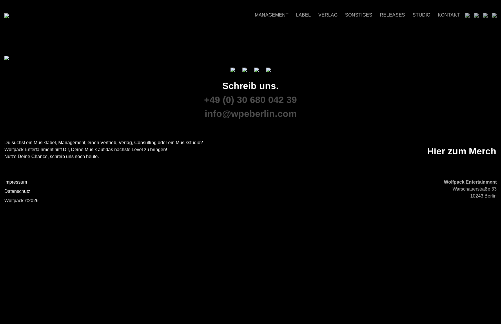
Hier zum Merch (461, 151)
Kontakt (449, 14)
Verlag (327, 14)
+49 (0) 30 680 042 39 (250, 100)
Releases (392, 14)
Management (271, 14)
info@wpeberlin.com (251, 113)
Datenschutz (17, 191)
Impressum (15, 182)
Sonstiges (358, 14)
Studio (421, 14)
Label (303, 14)
